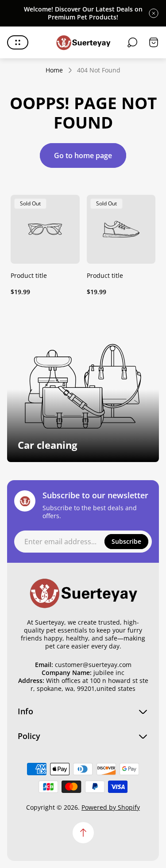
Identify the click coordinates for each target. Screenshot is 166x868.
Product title (29, 275)
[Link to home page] (83, 592)
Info (25, 711)
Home (54, 70)
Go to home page (83, 155)
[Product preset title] (45, 229)
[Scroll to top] (83, 832)
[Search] (132, 42)
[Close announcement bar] (153, 13)
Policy (29, 736)
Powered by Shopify (110, 807)
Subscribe (126, 541)
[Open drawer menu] (17, 42)
